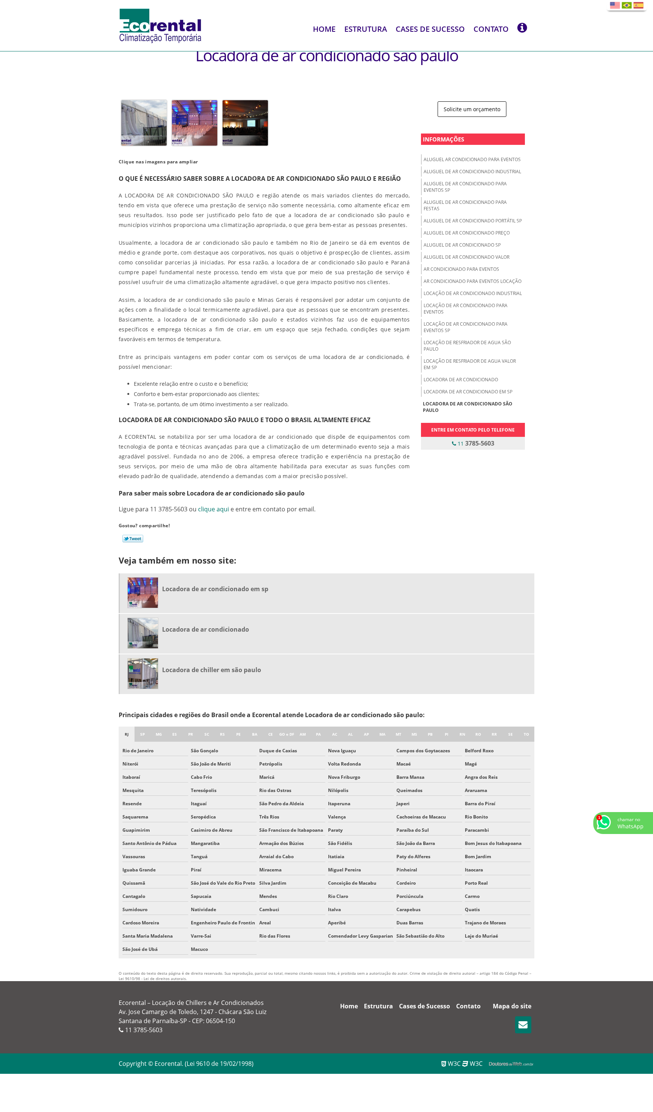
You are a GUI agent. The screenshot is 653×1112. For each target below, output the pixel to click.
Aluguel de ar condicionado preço (467, 233)
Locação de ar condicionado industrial (473, 293)
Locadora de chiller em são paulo (211, 670)
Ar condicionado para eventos (461, 269)
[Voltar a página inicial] (160, 25)
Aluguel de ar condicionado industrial (472, 171)
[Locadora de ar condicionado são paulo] (144, 122)
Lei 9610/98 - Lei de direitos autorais (152, 978)
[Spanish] (638, 5)
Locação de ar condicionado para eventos (466, 308)
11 (475, 443)
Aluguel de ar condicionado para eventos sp (465, 186)
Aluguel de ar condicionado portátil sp (473, 220)
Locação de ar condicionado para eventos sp (466, 327)
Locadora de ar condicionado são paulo (467, 407)
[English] (615, 5)
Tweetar (132, 538)
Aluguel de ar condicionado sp (462, 245)
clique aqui (213, 509)
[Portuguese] (627, 5)
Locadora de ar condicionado (461, 379)
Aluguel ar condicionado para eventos (472, 159)
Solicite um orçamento (472, 109)
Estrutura (365, 29)
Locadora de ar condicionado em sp (468, 391)
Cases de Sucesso (430, 29)
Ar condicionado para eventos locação (472, 281)
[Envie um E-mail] (523, 1024)
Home (324, 29)
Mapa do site (512, 1006)
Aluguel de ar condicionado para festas (465, 205)
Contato (491, 29)
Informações (443, 139)
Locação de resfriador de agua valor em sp (470, 364)
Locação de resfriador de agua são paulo (467, 345)
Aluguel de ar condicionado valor (466, 257)
